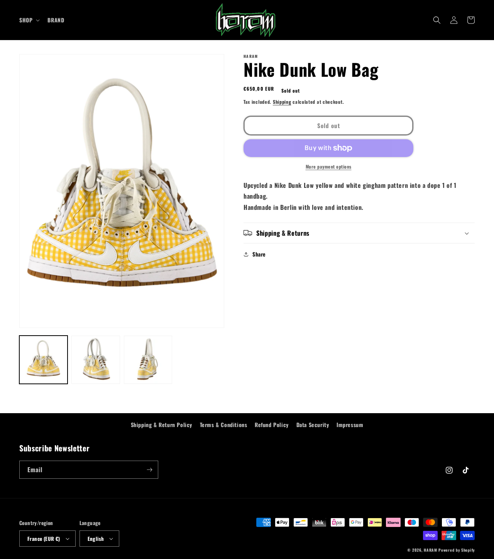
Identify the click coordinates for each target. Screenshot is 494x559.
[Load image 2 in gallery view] (95, 360)
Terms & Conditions (223, 425)
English (96, 538)
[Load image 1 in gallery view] (43, 360)
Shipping (282, 101)
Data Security (312, 425)
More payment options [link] (329, 166)
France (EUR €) (43, 538)
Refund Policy (272, 425)
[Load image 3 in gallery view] (148, 360)
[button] (29, 20)
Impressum (350, 425)
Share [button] (259, 254)
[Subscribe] (149, 470)
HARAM (430, 550)
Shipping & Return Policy (161, 425)
